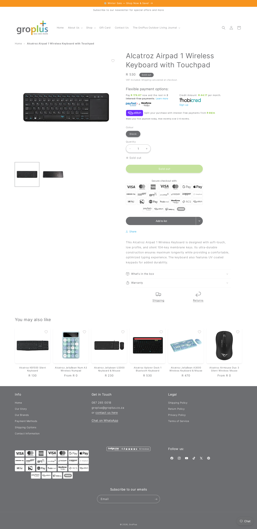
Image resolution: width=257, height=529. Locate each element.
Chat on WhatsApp (105, 420)
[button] (75, 27)
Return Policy (176, 408)
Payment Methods (26, 421)
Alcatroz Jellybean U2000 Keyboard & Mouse (109, 369)
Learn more (162, 98)
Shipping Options (25, 427)
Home (18, 402)
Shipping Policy (177, 402)
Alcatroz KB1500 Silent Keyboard (32, 369)
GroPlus (133, 524)
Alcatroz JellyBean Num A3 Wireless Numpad (71, 369)
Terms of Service (178, 421)
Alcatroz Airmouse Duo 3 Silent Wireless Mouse (224, 369)
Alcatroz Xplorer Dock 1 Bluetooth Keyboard (148, 369)
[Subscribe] (156, 499)
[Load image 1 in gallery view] (27, 174)
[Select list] (199, 221)
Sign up (183, 104)
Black (135, 134)
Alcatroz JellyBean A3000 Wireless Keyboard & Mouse (185, 369)
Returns (198, 300)
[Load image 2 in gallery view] (53, 174)
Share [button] (133, 231)
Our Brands (22, 414)
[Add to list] (113, 60)
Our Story (21, 408)
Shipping (158, 300)
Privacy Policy (177, 414)
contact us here (106, 412)
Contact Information (27, 433)
